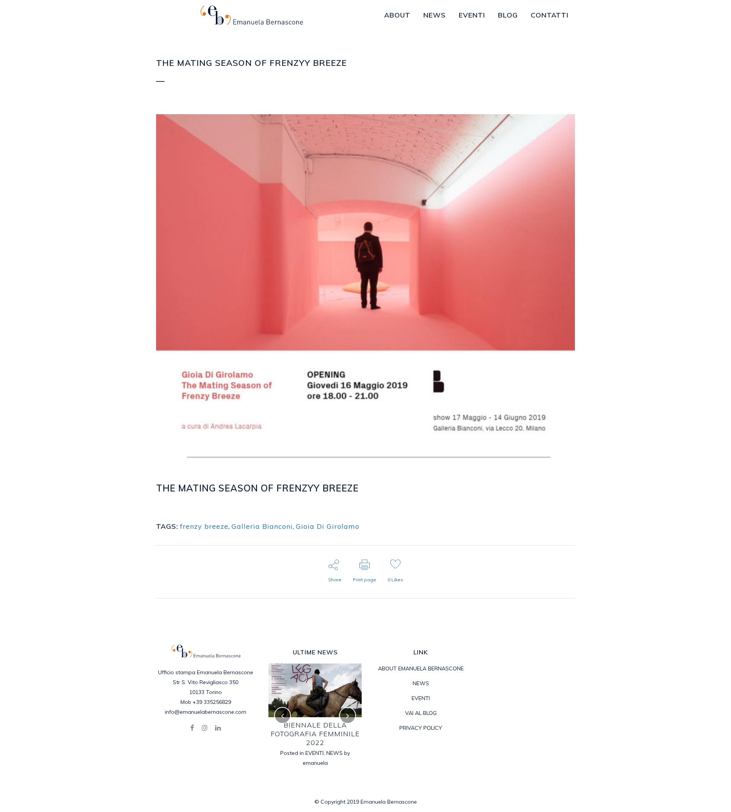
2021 (327, 735)
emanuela (266, 499)
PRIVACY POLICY (420, 727)
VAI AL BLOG (421, 713)
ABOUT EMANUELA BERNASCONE (421, 668)
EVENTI (345, 735)
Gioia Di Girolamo (327, 526)
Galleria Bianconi (262, 526)
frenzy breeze (204, 526)
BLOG (230, 499)
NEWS (421, 683)
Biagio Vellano (338, 725)
